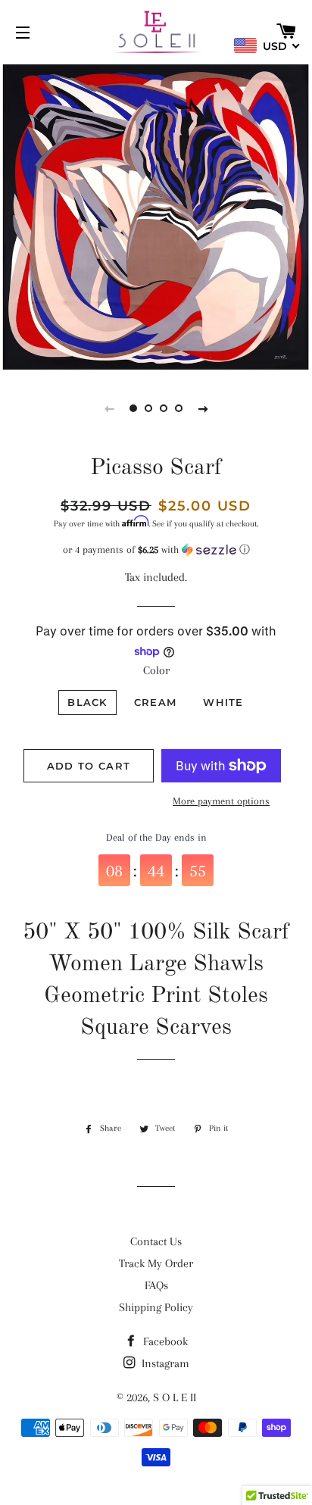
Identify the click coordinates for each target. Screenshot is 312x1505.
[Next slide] (203, 408)
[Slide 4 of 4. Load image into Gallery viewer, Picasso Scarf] (178, 408)
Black (87, 702)
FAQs (156, 1285)
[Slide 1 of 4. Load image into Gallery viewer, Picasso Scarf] (133, 408)
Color (156, 670)
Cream (155, 702)
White (223, 702)
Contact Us (156, 1241)
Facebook (164, 1341)
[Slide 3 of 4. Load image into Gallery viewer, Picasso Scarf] (163, 408)
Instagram (164, 1363)
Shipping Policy (156, 1307)
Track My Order (156, 1263)
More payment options (221, 801)
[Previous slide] (109, 408)
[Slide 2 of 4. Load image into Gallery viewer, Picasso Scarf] (148, 408)
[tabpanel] (156, 217)
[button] (156, 550)
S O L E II (174, 1397)
